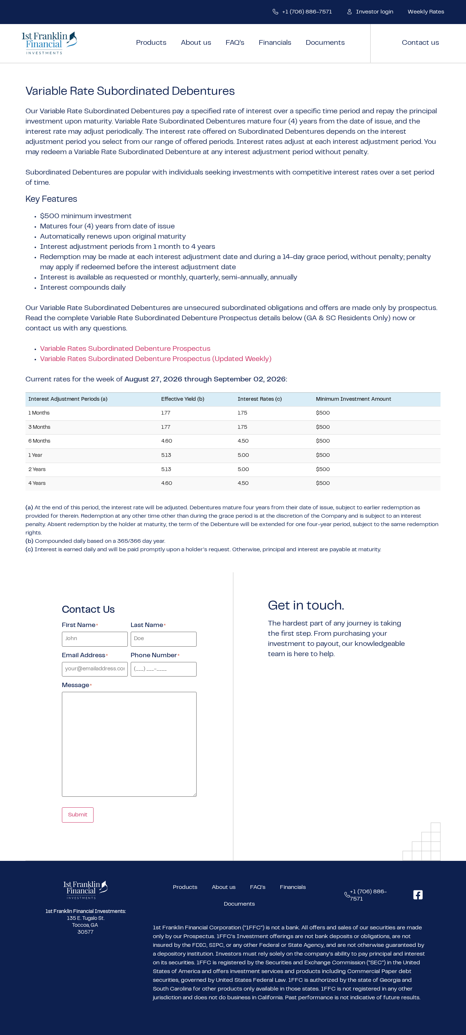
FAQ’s (235, 43)
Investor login (374, 12)
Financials (275, 43)
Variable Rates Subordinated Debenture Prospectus (125, 349)
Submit (77, 815)
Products (151, 43)
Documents (325, 43)
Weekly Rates (426, 12)
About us (196, 43)
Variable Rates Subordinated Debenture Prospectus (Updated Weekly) (156, 359)
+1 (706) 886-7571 (307, 12)
